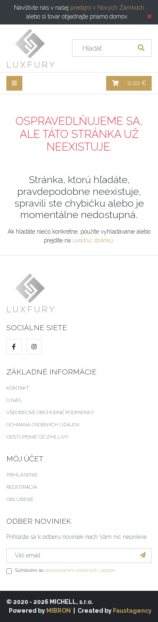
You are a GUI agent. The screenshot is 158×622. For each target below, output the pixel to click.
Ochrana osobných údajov (43, 425)
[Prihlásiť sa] (143, 555)
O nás (13, 400)
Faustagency (132, 610)
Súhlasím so (65, 570)
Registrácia (21, 487)
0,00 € (136, 83)
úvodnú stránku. (93, 240)
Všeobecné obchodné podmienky (50, 412)
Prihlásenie (21, 475)
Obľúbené (19, 499)
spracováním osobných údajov (80, 570)
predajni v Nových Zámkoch (107, 7)
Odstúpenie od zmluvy (37, 437)
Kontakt (17, 388)
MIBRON (58, 610)
